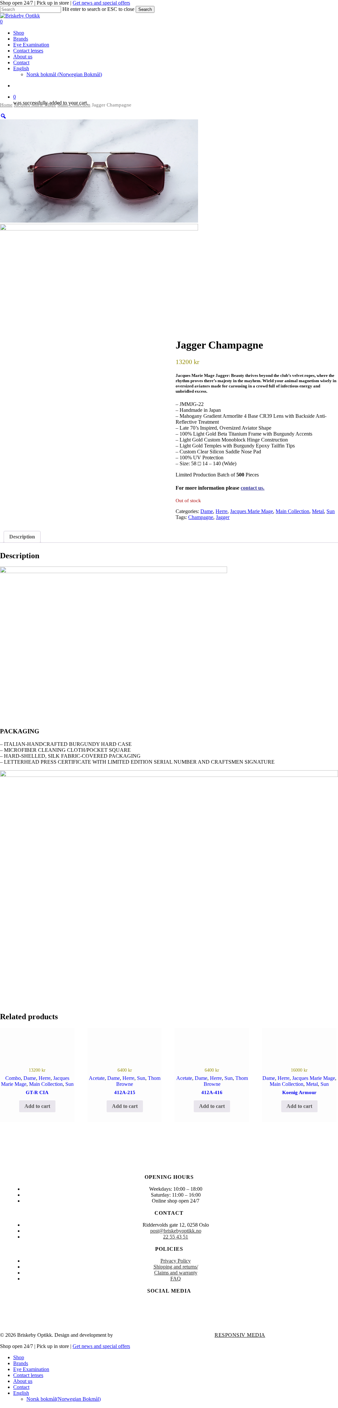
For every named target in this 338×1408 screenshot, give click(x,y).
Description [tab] (22, 536)
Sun (330, 511)
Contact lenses (28, 1375)
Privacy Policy (175, 1261)
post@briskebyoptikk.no (175, 1231)
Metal (318, 511)
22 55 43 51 (175, 1237)
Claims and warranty (175, 1272)
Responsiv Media (240, 1335)
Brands (20, 1363)
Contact (21, 1387)
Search (145, 9)
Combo (13, 1078)
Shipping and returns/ (175, 1267)
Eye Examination (31, 1369)
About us (22, 1381)
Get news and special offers (101, 3)
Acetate (97, 1078)
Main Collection (73, 104)
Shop (18, 1357)
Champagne (200, 517)
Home (6, 104)
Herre (221, 511)
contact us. (252, 488)
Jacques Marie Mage (35, 104)
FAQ (175, 1278)
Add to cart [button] (37, 1106)
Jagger (222, 517)
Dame (206, 511)
